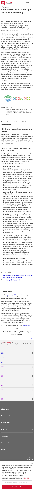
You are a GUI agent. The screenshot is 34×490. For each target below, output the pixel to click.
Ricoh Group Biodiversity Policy (12, 280)
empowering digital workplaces (14, 295)
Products (4, 429)
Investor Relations (6, 416)
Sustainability (5, 422)
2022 (2, 357)
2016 (2, 385)
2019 (2, 371)
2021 (2, 362)
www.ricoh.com (26, 325)
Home (2, 342)
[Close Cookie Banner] (32, 463)
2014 (2, 394)
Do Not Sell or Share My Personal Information (17, 482)
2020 (2, 367)
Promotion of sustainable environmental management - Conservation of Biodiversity (18, 276)
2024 (2, 348)
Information (8, 342)
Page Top (30, 459)
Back (32, 338)
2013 (2, 399)
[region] (17, 475)
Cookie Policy (26, 478)
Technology (4, 436)
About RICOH (5, 409)
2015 (2, 390)
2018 (2, 376)
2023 (2, 353)
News (3, 449)
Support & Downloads (8, 443)
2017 (2, 380)
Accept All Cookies (17, 486)
